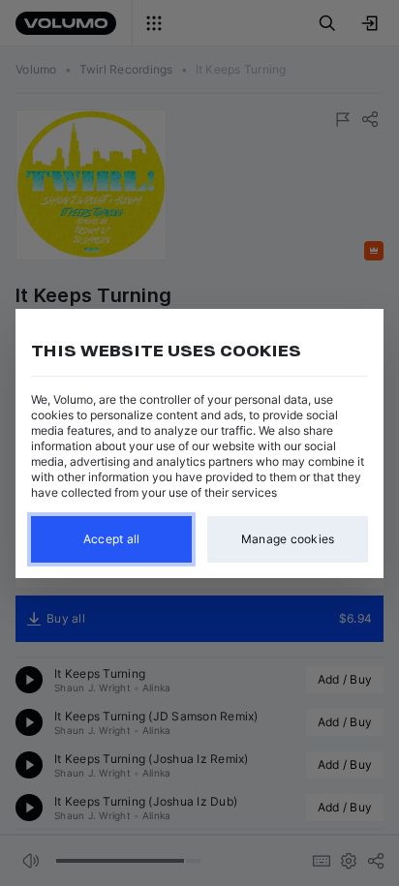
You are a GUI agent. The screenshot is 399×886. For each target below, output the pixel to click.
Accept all (111, 539)
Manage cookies (288, 539)
